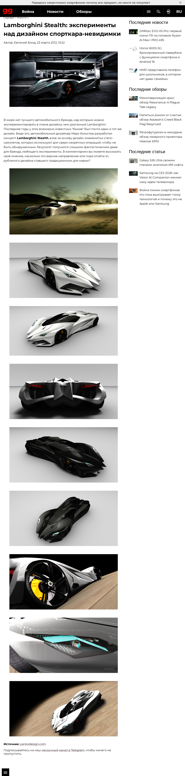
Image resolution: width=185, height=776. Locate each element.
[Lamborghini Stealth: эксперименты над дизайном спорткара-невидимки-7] (63, 518)
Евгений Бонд (25, 42)
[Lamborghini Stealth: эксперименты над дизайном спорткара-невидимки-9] (63, 645)
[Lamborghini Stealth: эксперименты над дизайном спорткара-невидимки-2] (63, 201)
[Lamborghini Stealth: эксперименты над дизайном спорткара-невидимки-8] (63, 581)
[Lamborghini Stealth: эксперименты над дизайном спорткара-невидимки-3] (63, 270)
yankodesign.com (33, 744)
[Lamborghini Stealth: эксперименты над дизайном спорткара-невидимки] (63, 79)
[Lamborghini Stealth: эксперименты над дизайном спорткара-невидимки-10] (63, 708)
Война (28, 11)
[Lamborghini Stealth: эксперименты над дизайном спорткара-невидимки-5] (63, 391)
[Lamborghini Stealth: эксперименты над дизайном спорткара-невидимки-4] (63, 331)
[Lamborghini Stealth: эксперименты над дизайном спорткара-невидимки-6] (63, 455)
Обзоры (84, 11)
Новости (55, 11)
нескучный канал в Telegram (63, 750)
